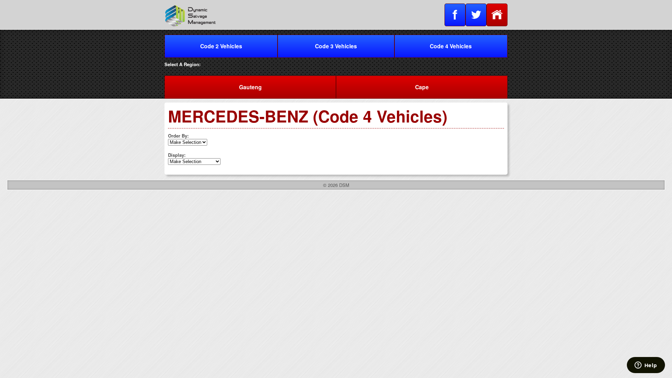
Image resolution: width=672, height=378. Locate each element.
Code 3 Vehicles (336, 46)
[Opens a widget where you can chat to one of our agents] (645, 365)
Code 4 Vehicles (451, 46)
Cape (422, 87)
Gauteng (250, 87)
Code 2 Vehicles (221, 46)
